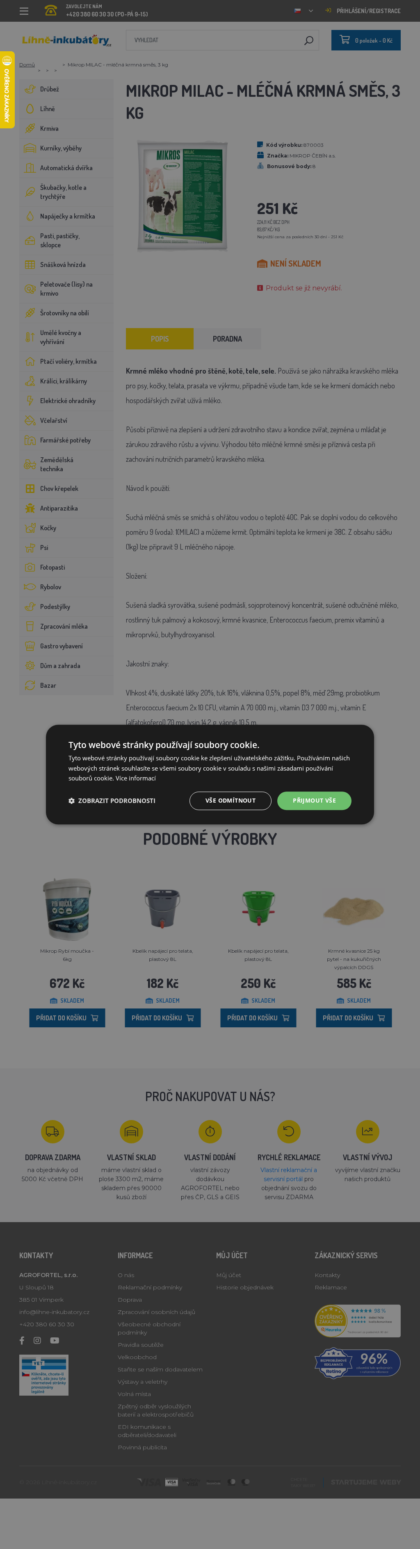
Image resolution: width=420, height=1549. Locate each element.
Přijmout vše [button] (314, 800)
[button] (111, 800)
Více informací (136, 778)
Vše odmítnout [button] (230, 800)
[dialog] (210, 774)
